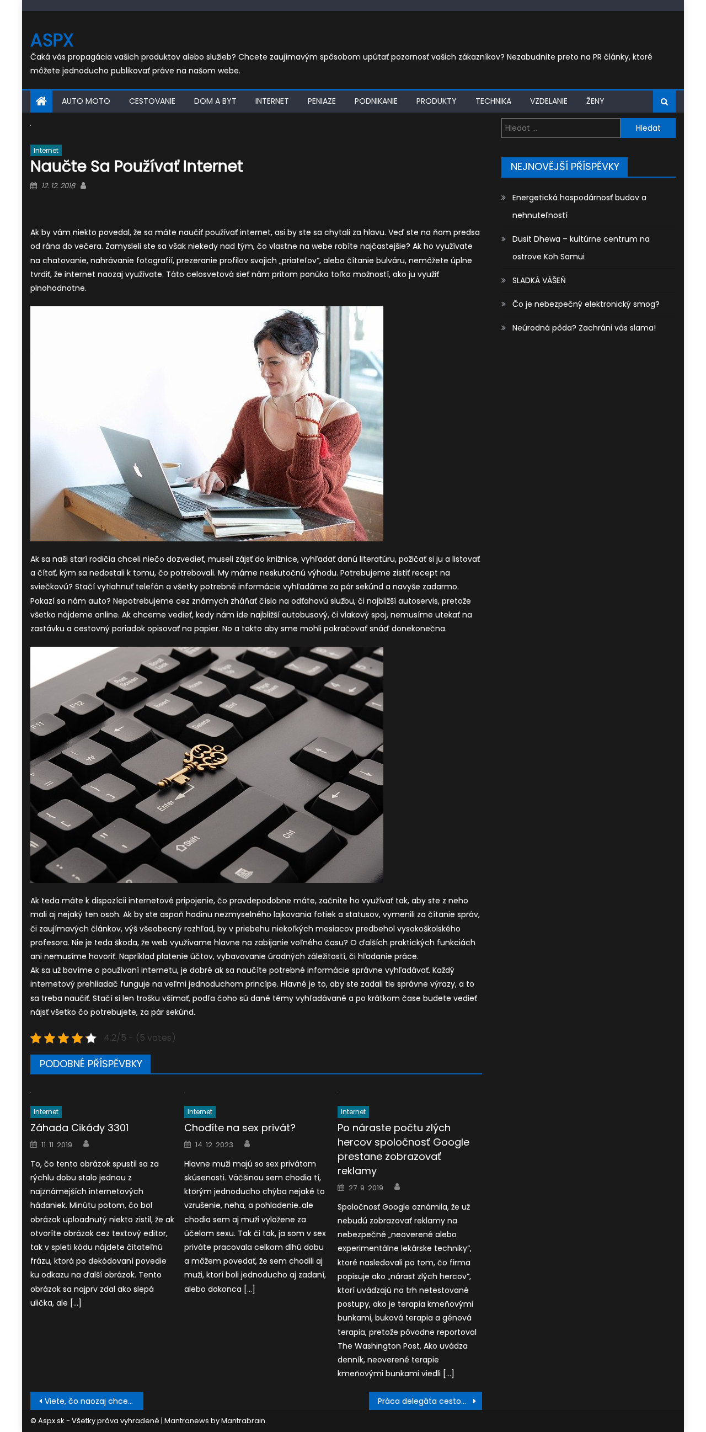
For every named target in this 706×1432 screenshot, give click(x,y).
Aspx (52, 40)
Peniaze (322, 101)
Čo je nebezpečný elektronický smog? (586, 304)
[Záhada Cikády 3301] (102, 1092)
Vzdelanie (549, 101)
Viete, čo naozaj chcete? (93, 1401)
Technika (493, 101)
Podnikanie (376, 101)
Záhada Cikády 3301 (79, 1128)
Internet (272, 101)
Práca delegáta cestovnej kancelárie (430, 1401)
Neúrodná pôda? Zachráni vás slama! (584, 327)
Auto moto (86, 101)
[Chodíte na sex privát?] (256, 1092)
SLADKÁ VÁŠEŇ (539, 280)
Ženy (595, 101)
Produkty (436, 101)
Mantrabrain (243, 1420)
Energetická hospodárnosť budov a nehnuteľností (579, 206)
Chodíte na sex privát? (240, 1128)
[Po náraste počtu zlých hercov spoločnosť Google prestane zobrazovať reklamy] (410, 1092)
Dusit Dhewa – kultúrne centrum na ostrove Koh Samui (581, 247)
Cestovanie (152, 101)
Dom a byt (215, 101)
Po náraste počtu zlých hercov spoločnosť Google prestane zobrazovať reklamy (403, 1149)
